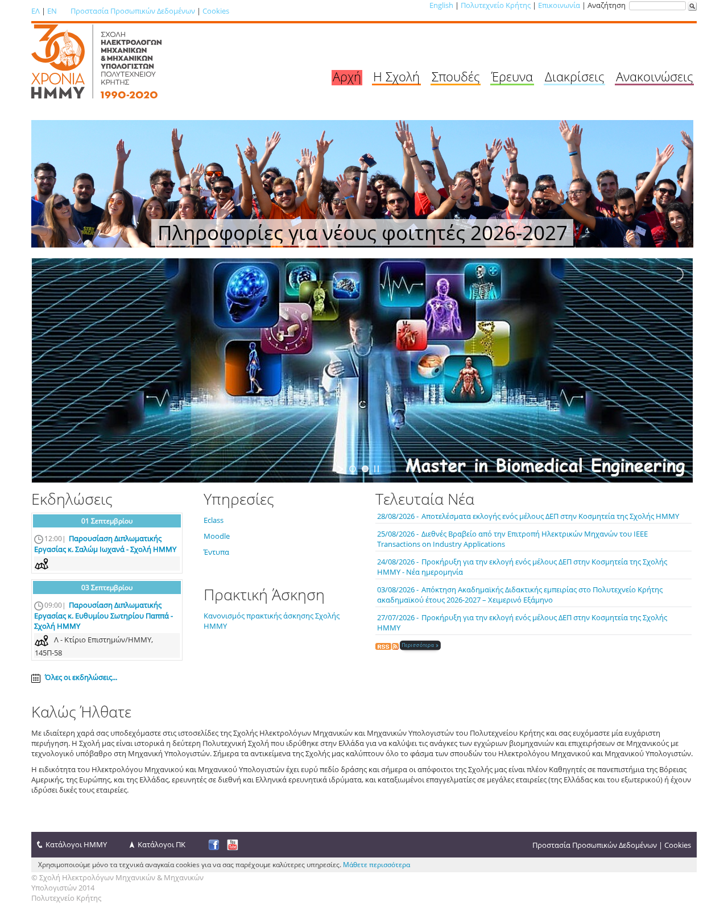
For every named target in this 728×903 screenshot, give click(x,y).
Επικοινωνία (559, 5)
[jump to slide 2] (365, 468)
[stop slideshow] (376, 468)
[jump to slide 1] (352, 468)
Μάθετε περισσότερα (376, 864)
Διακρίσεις (574, 76)
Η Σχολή (396, 76)
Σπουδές (455, 76)
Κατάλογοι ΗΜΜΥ (76, 844)
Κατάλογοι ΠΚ (161, 844)
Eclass (214, 520)
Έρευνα (512, 76)
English (441, 5)
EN (52, 11)
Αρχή (347, 76)
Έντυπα (216, 552)
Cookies (215, 11)
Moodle (217, 536)
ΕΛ (35, 11)
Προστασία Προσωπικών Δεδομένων (133, 11)
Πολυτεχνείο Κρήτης (496, 5)
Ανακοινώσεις (654, 76)
